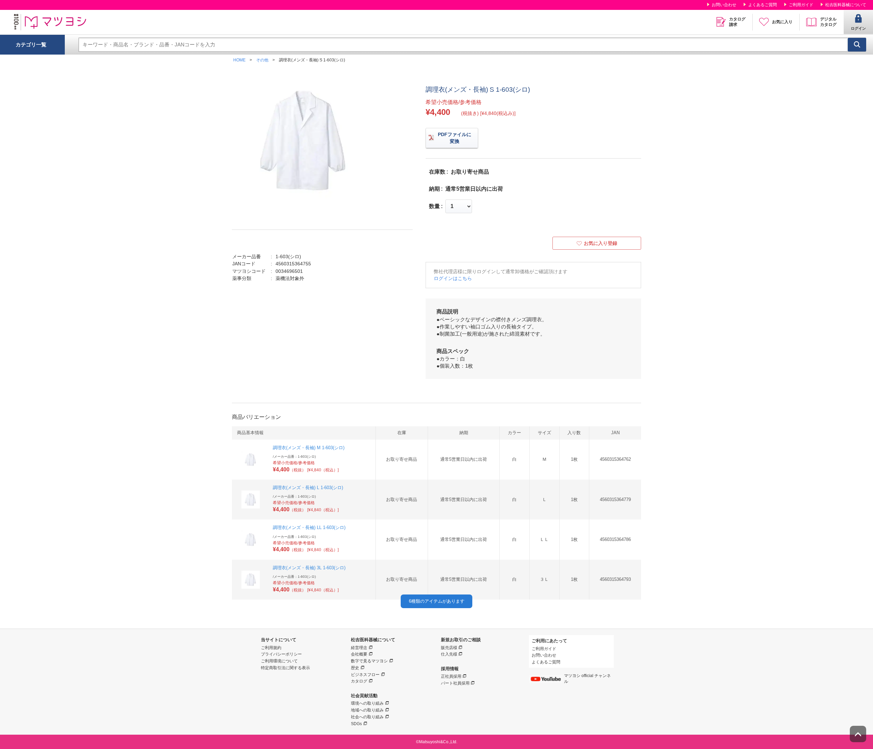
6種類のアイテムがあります (436, 601)
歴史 (355, 667)
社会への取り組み (367, 717)
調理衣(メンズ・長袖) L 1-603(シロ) (308, 487)
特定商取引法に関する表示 (285, 667)
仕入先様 (449, 654)
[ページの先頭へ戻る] (858, 734)
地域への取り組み (367, 710)
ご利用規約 (271, 647)
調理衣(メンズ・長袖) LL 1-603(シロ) (309, 527)
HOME (239, 60)
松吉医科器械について (845, 4)
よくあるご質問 (762, 4)
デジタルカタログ (828, 22)
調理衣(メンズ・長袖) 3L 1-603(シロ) (309, 567)
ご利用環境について (279, 661)
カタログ (359, 681)
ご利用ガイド (801, 4)
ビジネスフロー (365, 674)
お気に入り (782, 21)
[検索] (857, 45)
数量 (434, 206)
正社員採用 (451, 676)
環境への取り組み (367, 703)
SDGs (356, 723)
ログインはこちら (453, 278)
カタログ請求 (737, 22)
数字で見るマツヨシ (369, 661)
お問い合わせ (724, 4)
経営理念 (359, 647)
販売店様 (449, 647)
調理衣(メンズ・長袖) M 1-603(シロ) (308, 447)
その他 (262, 60)
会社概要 (359, 654)
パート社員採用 (455, 683)
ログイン (858, 28)
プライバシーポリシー (281, 654)
